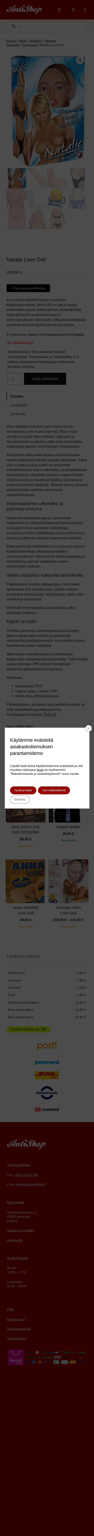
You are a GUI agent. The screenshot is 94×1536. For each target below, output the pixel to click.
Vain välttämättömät (54, 790)
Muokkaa (19, 799)
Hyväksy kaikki (23, 790)
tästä (40, 770)
